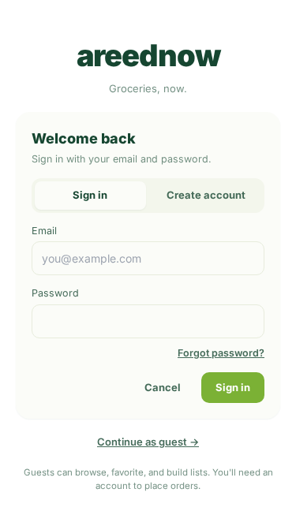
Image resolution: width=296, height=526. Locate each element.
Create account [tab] (206, 194)
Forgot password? (221, 353)
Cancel (162, 387)
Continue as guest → (148, 441)
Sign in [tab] (90, 194)
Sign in (232, 387)
